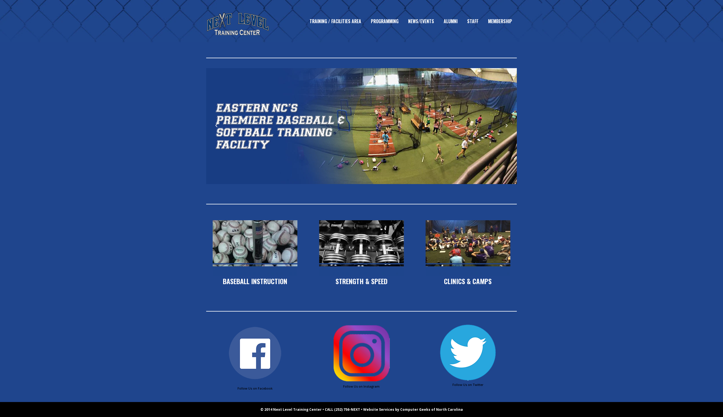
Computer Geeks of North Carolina (431, 409)
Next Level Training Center (297, 409)
